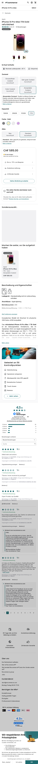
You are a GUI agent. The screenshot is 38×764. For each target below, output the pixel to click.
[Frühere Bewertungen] (4, 612)
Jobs (3, 674)
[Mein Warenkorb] (35, 2)
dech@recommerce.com (9, 682)
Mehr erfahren (7, 104)
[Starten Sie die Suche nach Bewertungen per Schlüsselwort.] (35, 444)
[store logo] (11, 2)
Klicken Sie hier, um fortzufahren (19, 199)
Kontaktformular (6, 693)
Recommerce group (8, 672)
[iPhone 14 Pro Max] (10, 259)
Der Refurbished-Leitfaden (10, 662)
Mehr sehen (5, 343)
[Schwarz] (3, 123)
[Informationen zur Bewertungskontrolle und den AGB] (28, 416)
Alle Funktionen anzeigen (9, 314)
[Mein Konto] (32, 2)
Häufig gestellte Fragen (9, 696)
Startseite (8, 13)
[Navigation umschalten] (2, 2)
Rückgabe (5, 698)
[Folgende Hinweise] (33, 613)
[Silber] (13, 123)
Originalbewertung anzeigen (9, 464)
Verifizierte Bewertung (9, 451)
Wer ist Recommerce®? (9, 665)
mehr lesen (6, 572)
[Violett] (18, 123)
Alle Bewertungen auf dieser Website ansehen (19, 421)
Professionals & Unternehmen (11, 701)
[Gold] (8, 123)
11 (30, 613)
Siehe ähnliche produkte (19, 181)
